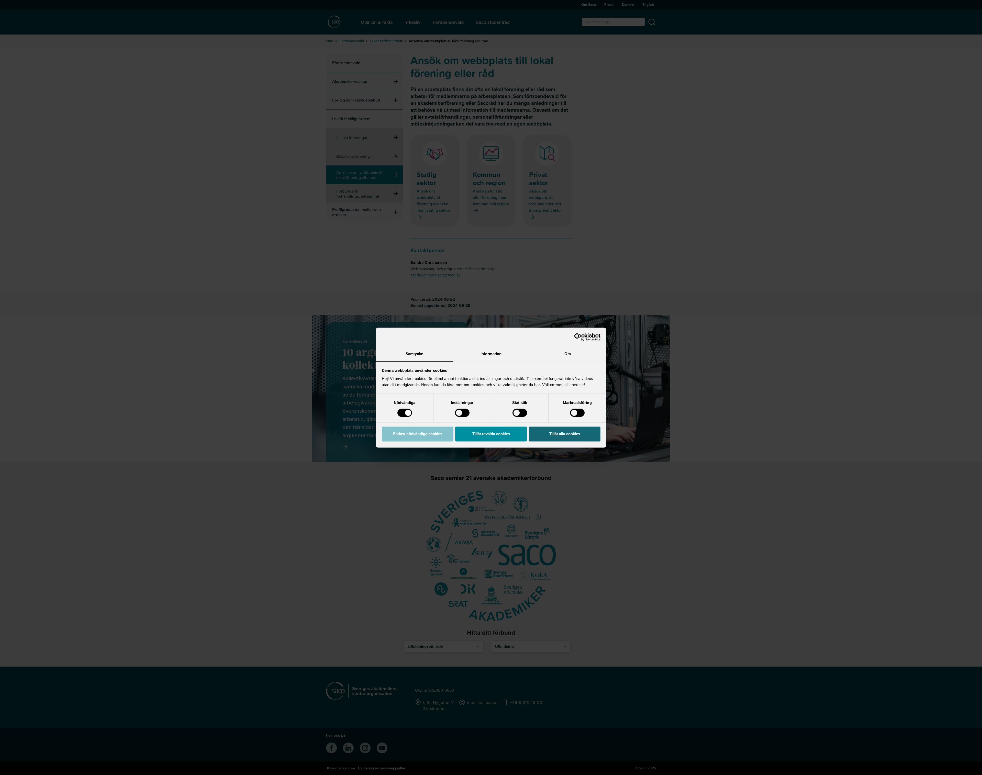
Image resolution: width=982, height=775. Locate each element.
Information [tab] (491, 354)
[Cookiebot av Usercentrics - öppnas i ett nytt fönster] (578, 337)
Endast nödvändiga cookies (417, 434)
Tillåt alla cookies (564, 434)
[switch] (462, 413)
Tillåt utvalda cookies (491, 434)
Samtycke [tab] (414, 354)
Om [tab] (567, 354)
